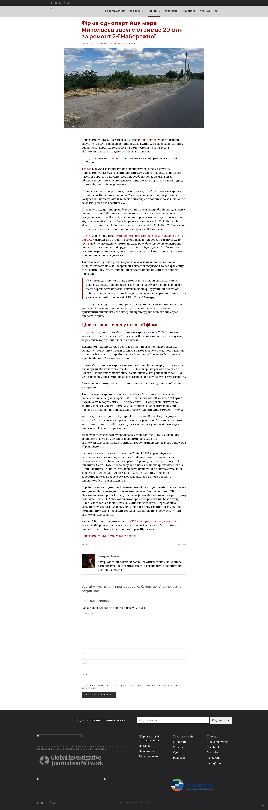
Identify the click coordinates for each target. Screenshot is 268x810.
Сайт (84, 675)
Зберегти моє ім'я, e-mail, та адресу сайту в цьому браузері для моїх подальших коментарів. (131, 687)
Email (85, 663)
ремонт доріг (117, 535)
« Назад (85, 544)
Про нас (205, 11)
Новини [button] (153, 11)
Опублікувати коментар (99, 695)
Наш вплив (189, 11)
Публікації (171, 11)
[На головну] (67, 11)
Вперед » (182, 544)
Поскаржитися (217, 741)
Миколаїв (104, 44)
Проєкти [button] (135, 11)
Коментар (87, 613)
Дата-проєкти (148, 756)
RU (216, 11)
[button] (263, 805)
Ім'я (84, 652)
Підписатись (220, 720)
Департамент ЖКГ (94, 535)
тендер (132, 535)
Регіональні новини (123, 44)
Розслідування (115, 11)
